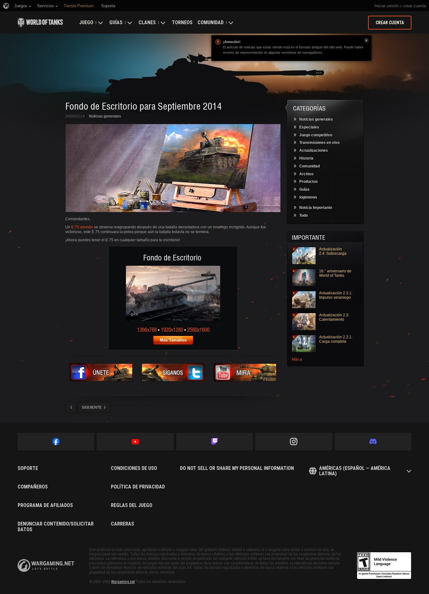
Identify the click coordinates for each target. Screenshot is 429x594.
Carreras (122, 524)
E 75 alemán (82, 227)
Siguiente (92, 407)
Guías (115, 22)
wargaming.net (46, 566)
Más (295, 359)
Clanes (147, 22)
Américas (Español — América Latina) (354, 471)
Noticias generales (105, 116)
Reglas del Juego (131, 505)
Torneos (182, 22)
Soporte (28, 468)
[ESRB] (384, 566)
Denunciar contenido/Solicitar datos (56, 526)
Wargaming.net (123, 582)
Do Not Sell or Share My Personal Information (237, 468)
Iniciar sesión (386, 5)
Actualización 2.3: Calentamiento (334, 317)
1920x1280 (172, 329)
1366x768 (147, 329)
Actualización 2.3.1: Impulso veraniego (335, 295)
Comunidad (211, 22)
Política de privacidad (138, 487)
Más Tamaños (173, 340)
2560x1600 (198, 329)
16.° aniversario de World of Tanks (335, 273)
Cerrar (366, 40)
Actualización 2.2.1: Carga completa (335, 339)
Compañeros (33, 487)
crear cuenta (414, 5)
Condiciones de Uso (134, 468)
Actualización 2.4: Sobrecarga (332, 251)
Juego (86, 22)
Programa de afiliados (45, 505)
